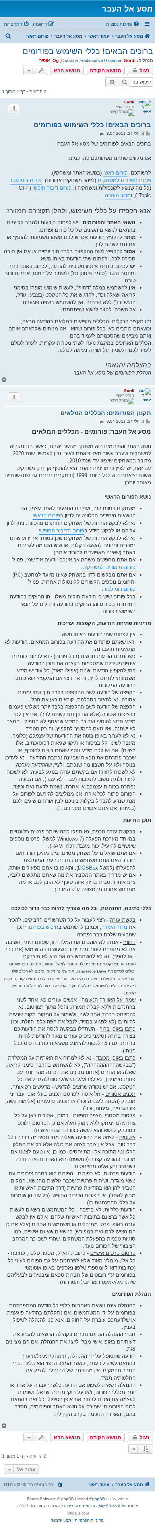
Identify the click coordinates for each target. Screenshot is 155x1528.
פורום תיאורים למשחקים (124, 180)
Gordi (130, 60)
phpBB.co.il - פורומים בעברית (93, 1506)
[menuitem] (123, 24)
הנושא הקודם (105, 70)
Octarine (69, 60)
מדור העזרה (118, 195)
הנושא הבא (67, 70)
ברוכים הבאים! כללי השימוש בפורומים (88, 51)
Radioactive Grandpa (100, 60)
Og (55, 60)
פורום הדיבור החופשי (61, 531)
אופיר (44, 60)
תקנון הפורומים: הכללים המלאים (105, 413)
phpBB (98, 1499)
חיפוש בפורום (43, 927)
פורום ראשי (115, 173)
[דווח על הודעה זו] (13, 108)
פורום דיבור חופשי (52, 188)
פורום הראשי (46, 515)
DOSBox (88, 868)
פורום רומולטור (26, 180)
